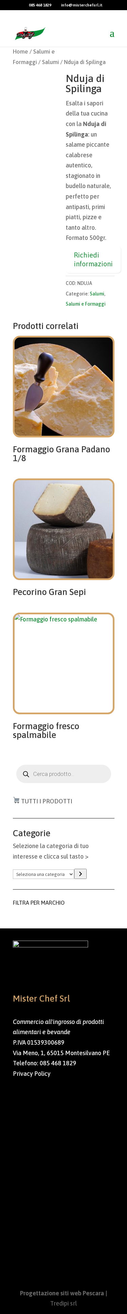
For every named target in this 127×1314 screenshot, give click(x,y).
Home (20, 51)
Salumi (50, 62)
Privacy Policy (31, 1073)
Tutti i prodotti (46, 801)
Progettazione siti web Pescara (62, 1293)
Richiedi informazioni (93, 259)
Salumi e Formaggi (86, 304)
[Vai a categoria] (80, 874)
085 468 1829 (58, 1063)
